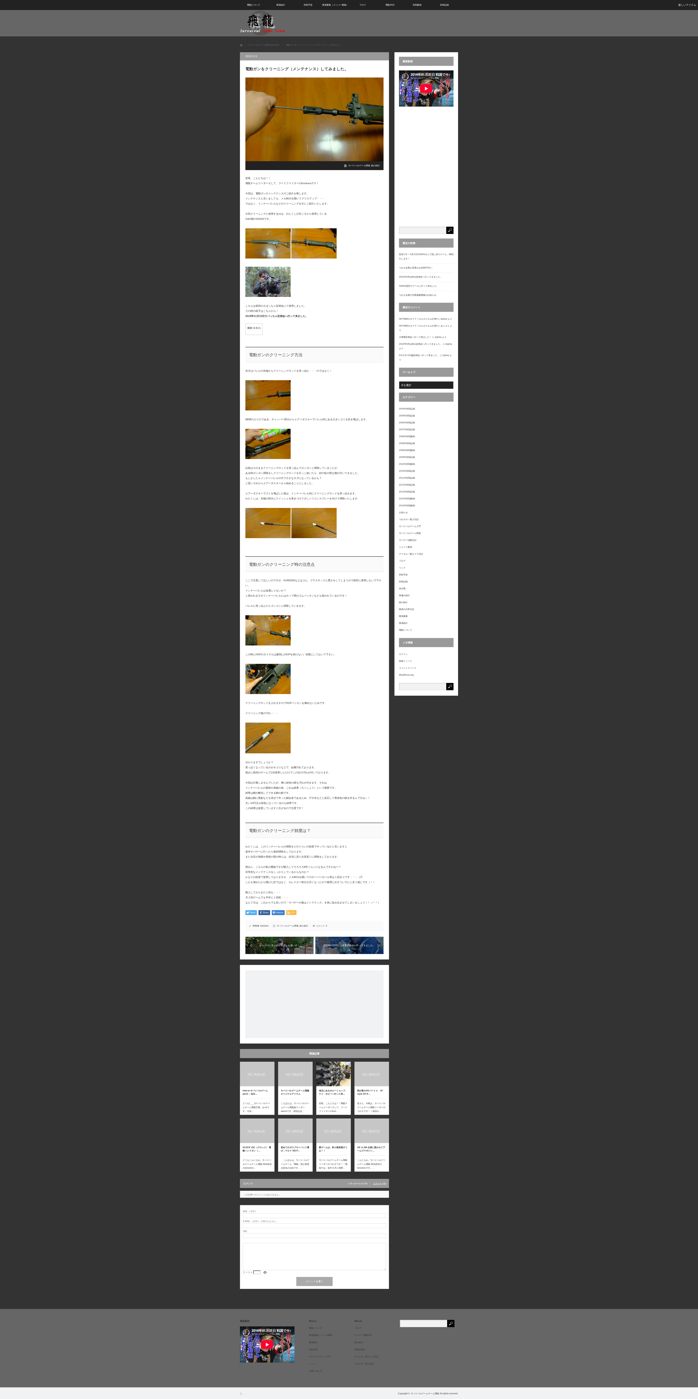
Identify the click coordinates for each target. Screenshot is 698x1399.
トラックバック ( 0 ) (358, 1184)
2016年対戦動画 (407, 505)
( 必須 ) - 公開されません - (260, 1221)
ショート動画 (405, 547)
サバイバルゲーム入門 (410, 526)
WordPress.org (406, 675)
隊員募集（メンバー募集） (335, 5)
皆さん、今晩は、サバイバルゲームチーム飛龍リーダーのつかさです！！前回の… (371, 1107)
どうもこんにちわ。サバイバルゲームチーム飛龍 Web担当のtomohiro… (257, 1164)
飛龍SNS (390, 5)
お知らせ (403, 512)
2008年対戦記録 (407, 443)
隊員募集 (403, 616)
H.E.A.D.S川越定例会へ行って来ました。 (419, 355)
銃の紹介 (375, 165)
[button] (268, 244)
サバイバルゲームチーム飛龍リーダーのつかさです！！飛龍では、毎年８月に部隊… (333, 1164)
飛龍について (253, 5)
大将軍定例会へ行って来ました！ (415, 337)
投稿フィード (405, 661)
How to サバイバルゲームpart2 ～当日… (255, 1092)
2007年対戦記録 (407, 429)
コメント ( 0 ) (379, 1184)
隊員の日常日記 (406, 609)
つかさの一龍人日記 (409, 519)
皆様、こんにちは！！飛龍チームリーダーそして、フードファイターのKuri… (333, 1107)
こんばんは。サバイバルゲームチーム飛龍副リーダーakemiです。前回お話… (295, 1107)
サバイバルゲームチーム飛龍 (425, 1393)
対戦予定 (308, 5)
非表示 (256, 328)
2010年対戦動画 (407, 464)
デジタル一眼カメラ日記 (411, 554)
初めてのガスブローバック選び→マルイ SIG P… (295, 1149)
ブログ (362, 5)
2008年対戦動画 (407, 436)
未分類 (402, 588)
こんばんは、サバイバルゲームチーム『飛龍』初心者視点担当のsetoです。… (295, 1164)
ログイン (403, 654)
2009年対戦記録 (407, 457)
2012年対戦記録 (407, 485)
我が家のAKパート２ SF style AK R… (371, 1092)
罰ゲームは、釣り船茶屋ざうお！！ (333, 1149)
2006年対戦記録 (407, 422)
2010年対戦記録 (407, 471)
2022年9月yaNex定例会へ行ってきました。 (420, 277)
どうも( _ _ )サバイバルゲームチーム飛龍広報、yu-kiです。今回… (256, 1107)
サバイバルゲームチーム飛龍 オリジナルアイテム (295, 1092)
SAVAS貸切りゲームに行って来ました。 (419, 286)
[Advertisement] (314, 1004)
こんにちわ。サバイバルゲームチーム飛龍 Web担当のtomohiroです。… (371, 1164)
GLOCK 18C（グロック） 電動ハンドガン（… (257, 1149)
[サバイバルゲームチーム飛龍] (262, 23)
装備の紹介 (404, 595)
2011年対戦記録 (407, 478)
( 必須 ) (249, 1211)
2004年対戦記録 (407, 409)
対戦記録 (444, 5)
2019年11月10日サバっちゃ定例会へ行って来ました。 (276, 316)
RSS (241, 1393)
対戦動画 (417, 5)
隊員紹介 (280, 5)
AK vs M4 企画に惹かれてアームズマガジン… (371, 1149)
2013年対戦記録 (407, 491)
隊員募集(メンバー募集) (320, 1335)
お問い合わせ (315, 1371)
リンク (402, 568)
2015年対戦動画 (407, 498)
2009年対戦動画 (407, 450)
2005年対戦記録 (407, 415)
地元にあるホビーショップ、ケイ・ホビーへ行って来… (333, 1092)
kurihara (264, 926)
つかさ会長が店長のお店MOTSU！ (416, 268)
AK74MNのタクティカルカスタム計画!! (418, 319)
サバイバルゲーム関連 (359, 165)
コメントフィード (407, 668)
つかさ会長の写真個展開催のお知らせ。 (418, 295)
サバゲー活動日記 (407, 540)
